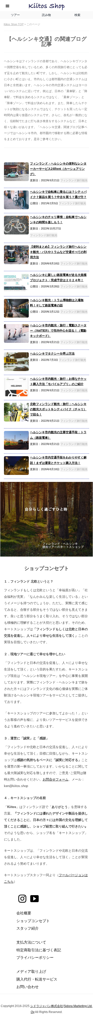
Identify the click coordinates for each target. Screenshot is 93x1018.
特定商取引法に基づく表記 (38, 950)
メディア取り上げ (31, 971)
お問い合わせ (27, 987)
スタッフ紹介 (27, 928)
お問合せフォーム (55, 779)
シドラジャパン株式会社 (46, 1006)
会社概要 (23, 913)
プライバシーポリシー (35, 957)
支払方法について (31, 942)
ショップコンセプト (33, 921)
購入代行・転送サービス (36, 979)
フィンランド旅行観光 (74, 180)
